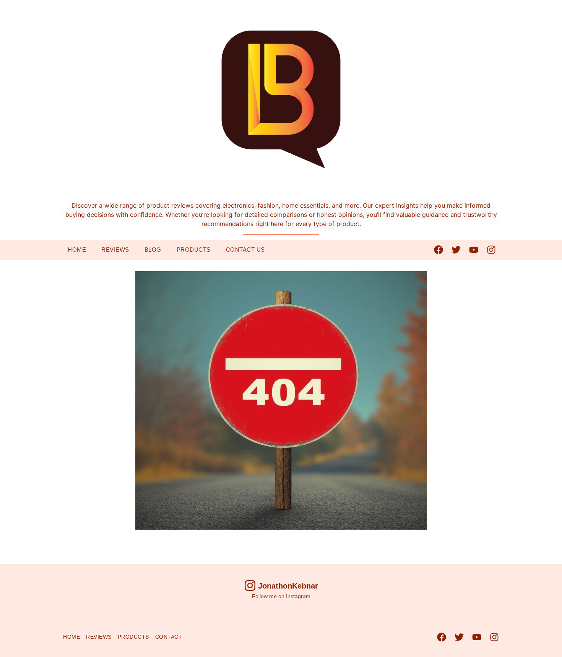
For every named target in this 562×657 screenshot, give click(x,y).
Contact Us (245, 249)
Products (194, 249)
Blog (153, 249)
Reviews (115, 249)
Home (77, 249)
